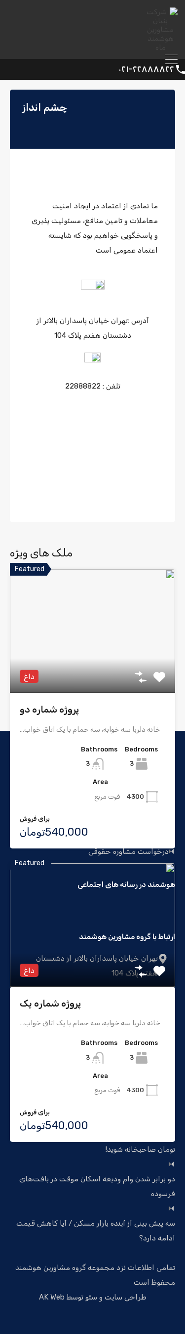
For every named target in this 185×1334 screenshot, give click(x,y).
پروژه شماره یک (50, 1003)
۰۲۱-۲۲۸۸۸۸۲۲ (146, 69)
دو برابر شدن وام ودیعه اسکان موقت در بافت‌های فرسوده (97, 1186)
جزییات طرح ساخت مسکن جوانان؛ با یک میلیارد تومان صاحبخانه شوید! (99, 1142)
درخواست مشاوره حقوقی (128, 851)
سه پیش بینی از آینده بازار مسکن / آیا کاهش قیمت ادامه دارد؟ (95, 1230)
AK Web (52, 1297)
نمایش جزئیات (92, 668)
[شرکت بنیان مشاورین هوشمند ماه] (160, 47)
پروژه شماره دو (49, 709)
